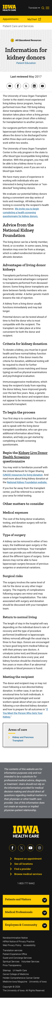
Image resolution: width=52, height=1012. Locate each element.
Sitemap (7, 970)
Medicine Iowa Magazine (15, 981)
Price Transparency (12, 965)
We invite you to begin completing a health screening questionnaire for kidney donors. (21, 212)
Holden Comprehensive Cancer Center (21, 978)
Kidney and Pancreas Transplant (23, 739)
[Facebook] (12, 847)
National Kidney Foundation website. (27, 482)
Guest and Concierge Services (17, 958)
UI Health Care (20, 970)
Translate (32, 7)
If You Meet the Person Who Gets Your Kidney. (25, 713)
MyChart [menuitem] (32, 19)
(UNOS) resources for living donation (23, 474)
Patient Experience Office (15, 954)
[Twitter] (21, 847)
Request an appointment (28, 858)
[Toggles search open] (44, 7)
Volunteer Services (30, 961)
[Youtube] (30, 847)
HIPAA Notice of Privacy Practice (18, 941)
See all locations (23, 863)
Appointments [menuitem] (10, 19)
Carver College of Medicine (16, 974)
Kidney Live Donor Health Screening (25, 454)
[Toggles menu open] (47, 7)
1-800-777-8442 (26, 883)
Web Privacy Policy (12, 945)
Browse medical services (28, 874)
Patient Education (26, 63)
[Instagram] (39, 847)
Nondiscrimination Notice (15, 937)
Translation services (12, 950)
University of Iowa (38, 981)
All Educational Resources (28, 40)
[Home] (11, 8)
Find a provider (22, 868)
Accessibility (29, 945)
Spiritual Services (11, 961)
